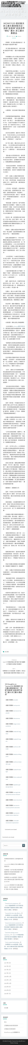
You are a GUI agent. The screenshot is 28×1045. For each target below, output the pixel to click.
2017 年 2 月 (7, 969)
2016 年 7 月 (7, 993)
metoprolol (17, 705)
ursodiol (16, 700)
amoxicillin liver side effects (13, 913)
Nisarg (16, 1043)
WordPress (22, 1041)
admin (19, 36)
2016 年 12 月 (7, 976)
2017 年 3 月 (7, 966)
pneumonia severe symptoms (13, 923)
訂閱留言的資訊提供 (9, 1029)
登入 (5, 1022)
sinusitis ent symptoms (12, 903)
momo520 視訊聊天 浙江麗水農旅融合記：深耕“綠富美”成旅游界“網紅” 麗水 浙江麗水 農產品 (13, 887)
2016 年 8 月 (7, 990)
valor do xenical (18, 800)
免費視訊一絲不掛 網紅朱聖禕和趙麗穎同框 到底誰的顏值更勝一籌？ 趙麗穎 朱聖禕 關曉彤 (13, 872)
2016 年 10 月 (7, 983)
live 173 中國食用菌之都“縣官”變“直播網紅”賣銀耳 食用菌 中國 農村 (14, 662)
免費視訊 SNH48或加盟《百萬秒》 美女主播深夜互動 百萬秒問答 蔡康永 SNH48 (14, 671)
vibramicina (17, 718)
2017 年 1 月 (7, 973)
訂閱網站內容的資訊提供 (11, 1025)
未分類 (7, 651)
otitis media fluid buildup (12, 942)
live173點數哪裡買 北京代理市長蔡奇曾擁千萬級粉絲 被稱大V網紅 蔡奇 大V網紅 (13, 907)
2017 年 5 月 (7, 963)
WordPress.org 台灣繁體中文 (12, 1032)
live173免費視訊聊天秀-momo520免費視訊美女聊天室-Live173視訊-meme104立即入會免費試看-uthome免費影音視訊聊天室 (13, 2)
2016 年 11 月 (7, 980)
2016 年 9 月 (7, 987)
